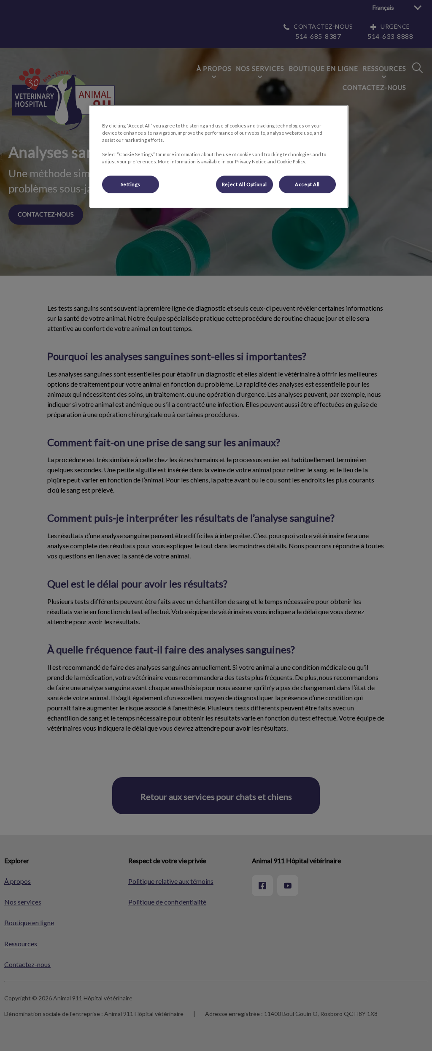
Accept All (307, 184)
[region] (218, 156)
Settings (131, 184)
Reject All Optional (244, 184)
